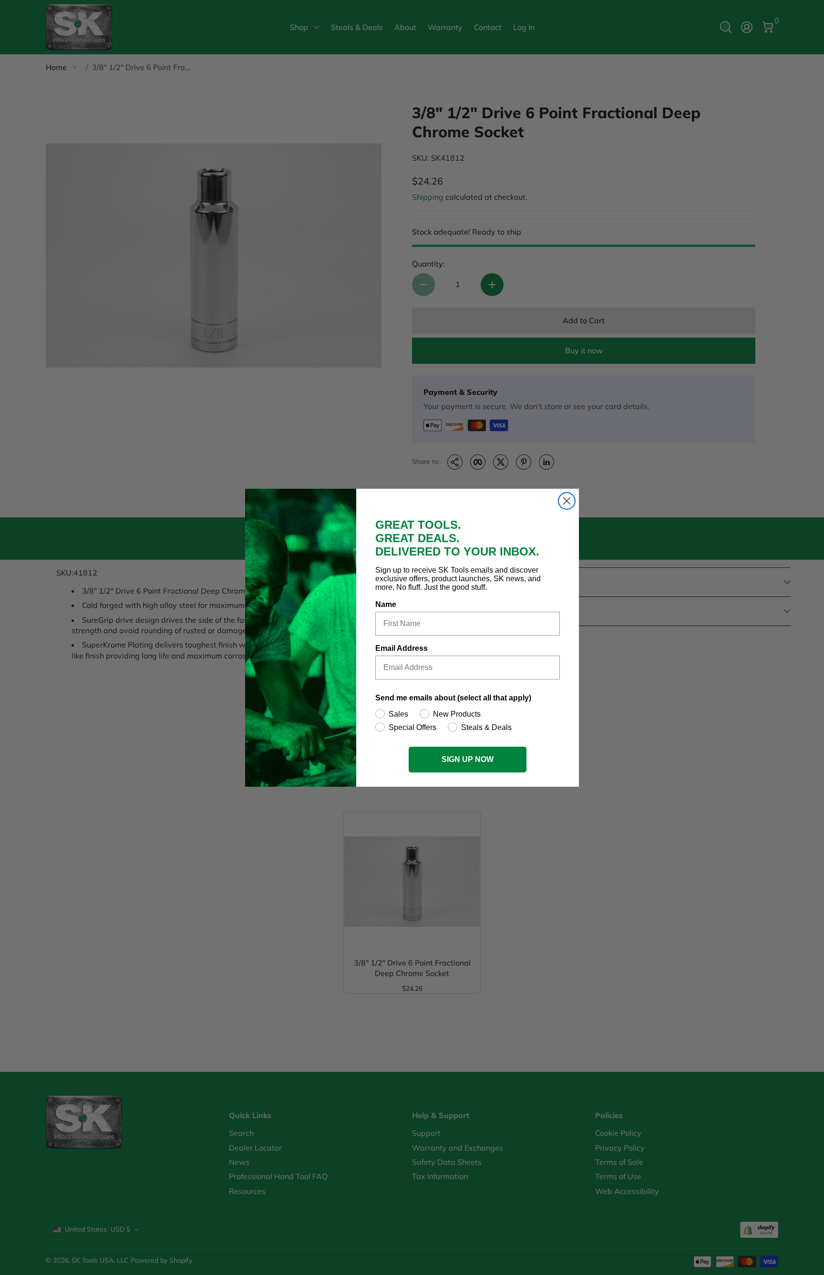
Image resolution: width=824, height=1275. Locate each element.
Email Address (401, 648)
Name (385, 604)
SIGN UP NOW (468, 759)
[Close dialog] (566, 501)
